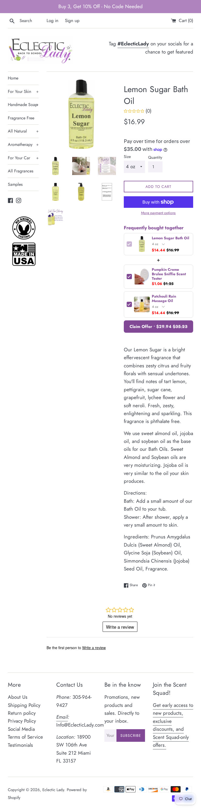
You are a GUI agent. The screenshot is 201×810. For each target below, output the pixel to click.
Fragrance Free (21, 118)
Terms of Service (25, 736)
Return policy (22, 713)
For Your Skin (23, 91)
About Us (17, 697)
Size (127, 157)
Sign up (72, 20)
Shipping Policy (24, 705)
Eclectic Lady (53, 790)
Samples (15, 184)
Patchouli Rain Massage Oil (164, 298)
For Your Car (23, 158)
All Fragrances (20, 171)
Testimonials (20, 745)
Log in (52, 20)
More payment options (158, 212)
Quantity (155, 157)
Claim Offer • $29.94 (158, 327)
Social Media (21, 729)
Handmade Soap (23, 105)
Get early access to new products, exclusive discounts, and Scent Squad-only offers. (173, 725)
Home (13, 78)
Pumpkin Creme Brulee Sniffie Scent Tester (169, 274)
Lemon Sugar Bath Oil (170, 238)
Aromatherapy (23, 144)
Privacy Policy (22, 720)
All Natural (23, 131)
